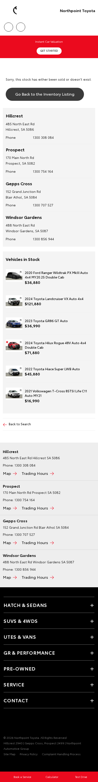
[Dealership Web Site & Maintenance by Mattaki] (13, 763)
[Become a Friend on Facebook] (6, 723)
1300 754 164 (43, 171)
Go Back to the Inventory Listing (44, 94)
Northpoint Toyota (77, 10)
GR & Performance (29, 652)
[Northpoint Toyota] (11, 10)
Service (14, 684)
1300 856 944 (43, 238)
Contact (16, 700)
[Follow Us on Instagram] (22, 723)
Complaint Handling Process (61, 754)
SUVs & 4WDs (21, 620)
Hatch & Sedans (25, 605)
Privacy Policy (29, 754)
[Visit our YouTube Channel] (14, 723)
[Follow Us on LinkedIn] (30, 723)
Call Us (8, 25)
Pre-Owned (19, 668)
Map (7, 473)
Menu (91, 25)
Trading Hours (35, 473)
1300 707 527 (43, 205)
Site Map (9, 754)
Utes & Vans (20, 636)
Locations (21, 25)
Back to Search (20, 424)
